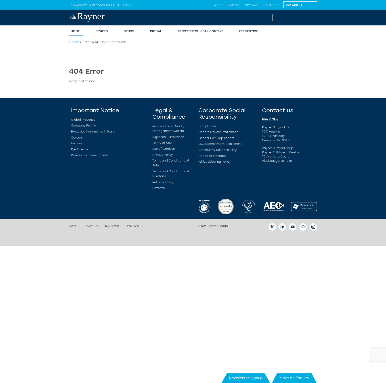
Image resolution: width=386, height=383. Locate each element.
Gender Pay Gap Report (216, 138)
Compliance (207, 126)
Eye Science (79, 149)
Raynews (251, 5)
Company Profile (83, 125)
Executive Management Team (93, 131)
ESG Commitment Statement (220, 143)
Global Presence (83, 119)
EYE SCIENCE (248, 31)
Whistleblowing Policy (214, 161)
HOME (75, 31)
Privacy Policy (162, 154)
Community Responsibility (217, 149)
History (76, 143)
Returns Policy (162, 182)
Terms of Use (162, 142)
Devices (102, 31)
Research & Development (89, 155)
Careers (233, 5)
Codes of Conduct (212, 155)
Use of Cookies (163, 148)
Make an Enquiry (294, 378)
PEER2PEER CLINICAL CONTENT (200, 31)
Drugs (129, 31)
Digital (156, 31)
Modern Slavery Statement (218, 132)
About (218, 5)
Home (74, 42)
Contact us (270, 5)
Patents (158, 188)
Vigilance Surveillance (168, 137)
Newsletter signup (246, 378)
